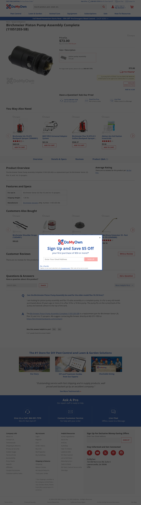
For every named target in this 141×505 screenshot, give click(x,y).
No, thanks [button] (44, 266)
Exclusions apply (65, 268)
